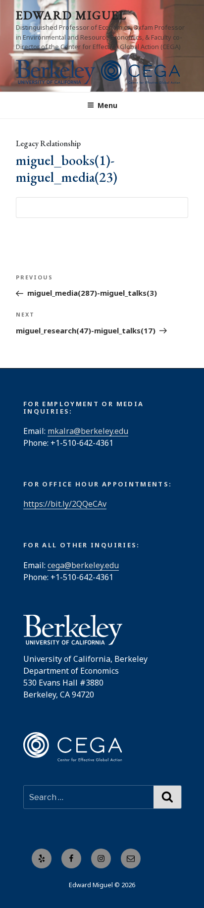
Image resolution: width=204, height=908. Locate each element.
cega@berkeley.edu (83, 565)
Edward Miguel (71, 15)
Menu (107, 105)
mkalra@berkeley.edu (88, 431)
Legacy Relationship (48, 143)
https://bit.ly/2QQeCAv (64, 503)
